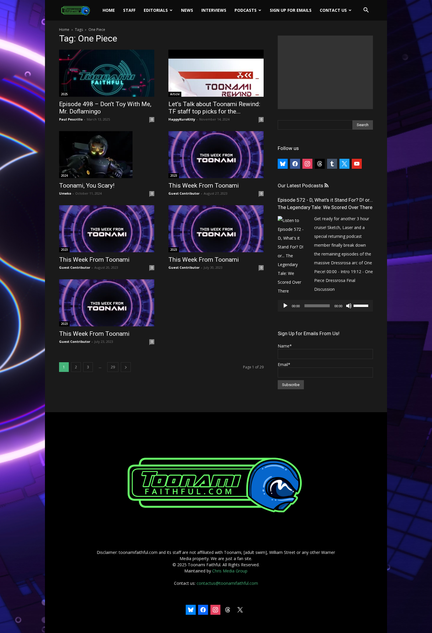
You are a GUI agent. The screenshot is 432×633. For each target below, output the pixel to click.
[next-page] (126, 367)
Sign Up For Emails (291, 10)
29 (113, 367)
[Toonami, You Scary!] (106, 154)
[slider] (362, 305)
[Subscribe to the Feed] (326, 185)
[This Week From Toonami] (216, 154)
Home (109, 10)
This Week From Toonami (203, 185)
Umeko (65, 193)
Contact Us (333, 10)
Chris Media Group (229, 571)
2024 (64, 175)
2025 (64, 94)
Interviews (213, 10)
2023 (173, 175)
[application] (325, 306)
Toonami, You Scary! (86, 185)
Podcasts (246, 10)
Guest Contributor (184, 193)
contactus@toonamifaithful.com (227, 583)
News (187, 10)
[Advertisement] (325, 72)
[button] (366, 11)
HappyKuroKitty (181, 119)
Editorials (156, 10)
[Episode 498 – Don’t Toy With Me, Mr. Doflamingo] (106, 73)
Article (175, 94)
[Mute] (349, 306)
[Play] (285, 306)
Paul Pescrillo (71, 119)
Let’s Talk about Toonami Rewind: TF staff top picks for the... (214, 108)
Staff (129, 10)
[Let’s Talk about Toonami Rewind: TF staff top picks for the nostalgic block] (216, 73)
